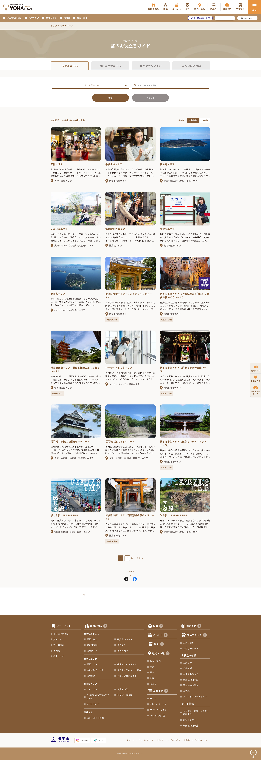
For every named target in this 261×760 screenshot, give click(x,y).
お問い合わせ (162, 740)
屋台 (156, 644)
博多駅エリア (115, 245)
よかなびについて (133, 740)
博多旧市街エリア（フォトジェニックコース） (128, 295)
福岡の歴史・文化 (95, 670)
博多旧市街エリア (118, 180)
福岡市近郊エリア (172, 245)
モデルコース (70, 66)
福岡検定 (91, 675)
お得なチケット (190, 648)
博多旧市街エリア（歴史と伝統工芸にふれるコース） (75, 369)
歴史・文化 (58, 656)
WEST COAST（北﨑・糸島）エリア (181, 180)
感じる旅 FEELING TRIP (64, 515)
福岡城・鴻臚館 (124, 695)
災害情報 (187, 668)
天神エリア (57, 164)
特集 (155, 626)
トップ (54, 25)
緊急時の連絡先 (190, 685)
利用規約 (187, 740)
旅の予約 (191, 626)
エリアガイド (93, 689)
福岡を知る (96, 626)
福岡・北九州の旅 (95, 717)
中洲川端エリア (113, 164)
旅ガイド (158, 690)
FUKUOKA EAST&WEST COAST (98, 696)
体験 (152, 678)
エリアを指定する (90, 85)
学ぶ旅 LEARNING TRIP (173, 515)
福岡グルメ (92, 650)
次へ (133, 558)
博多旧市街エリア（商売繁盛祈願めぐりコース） (129, 517)
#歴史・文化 (112, 319)
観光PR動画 (92, 645)
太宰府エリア (167, 229)
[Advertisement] (132, 603)
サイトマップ (148, 740)
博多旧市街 (58, 645)
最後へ (139, 558)
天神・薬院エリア (63, 180)
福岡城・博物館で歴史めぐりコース (70, 441)
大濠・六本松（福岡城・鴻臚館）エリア (74, 245)
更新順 (205, 120)
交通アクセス (194, 635)
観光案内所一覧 (190, 679)
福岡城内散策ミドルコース (120, 441)
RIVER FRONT (93, 704)
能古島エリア (167, 164)
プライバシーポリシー (202, 740)
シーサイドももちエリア (118, 367)
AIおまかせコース (110, 66)
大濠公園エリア (59, 229)
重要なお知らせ (190, 673)
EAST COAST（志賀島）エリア (69, 310)
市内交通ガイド (190, 642)
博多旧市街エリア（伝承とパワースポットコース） (183, 443)
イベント (158, 635)
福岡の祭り (122, 650)
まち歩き (121, 645)
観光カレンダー (124, 639)
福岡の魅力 (92, 639)
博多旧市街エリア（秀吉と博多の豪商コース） (183, 369)
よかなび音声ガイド (127, 675)
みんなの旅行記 (191, 66)
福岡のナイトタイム (127, 664)
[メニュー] (254, 7)
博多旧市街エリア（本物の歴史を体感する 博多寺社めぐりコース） (185, 295)
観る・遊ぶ (155, 661)
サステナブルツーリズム (129, 670)
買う (152, 672)
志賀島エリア (58, 293)
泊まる (153, 683)
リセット (150, 97)
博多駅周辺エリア (115, 229)
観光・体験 (158, 653)
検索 (110, 97)
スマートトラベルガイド (195, 696)
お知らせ (187, 662)
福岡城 (56, 650)
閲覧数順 (193, 120)
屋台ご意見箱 (175, 740)
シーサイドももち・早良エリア (124, 384)
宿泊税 (186, 690)
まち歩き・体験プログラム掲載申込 (196, 712)
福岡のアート (93, 664)
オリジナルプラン (151, 66)
